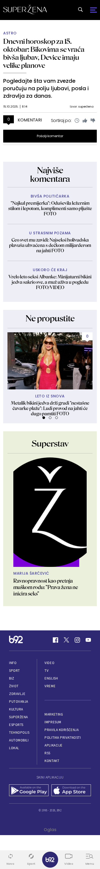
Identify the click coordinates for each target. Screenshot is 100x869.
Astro (10, 33)
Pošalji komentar (50, 136)
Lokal (14, 748)
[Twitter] (66, 640)
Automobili (19, 740)
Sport (14, 670)
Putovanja (18, 701)
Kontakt (52, 761)
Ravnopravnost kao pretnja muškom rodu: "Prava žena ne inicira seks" (45, 587)
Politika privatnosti (63, 737)
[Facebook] (55, 640)
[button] (44, 417)
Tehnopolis (19, 732)
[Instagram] (77, 640)
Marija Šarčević (31, 573)
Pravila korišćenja (62, 730)
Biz (11, 678)
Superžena (18, 717)
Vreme (50, 686)
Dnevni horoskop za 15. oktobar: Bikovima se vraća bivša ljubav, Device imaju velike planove (44, 53)
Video (49, 663)
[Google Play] (29, 790)
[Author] (50, 512)
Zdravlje (17, 694)
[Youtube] (88, 640)
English (51, 678)
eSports (16, 724)
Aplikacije (53, 745)
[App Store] (71, 790)
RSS (47, 753)
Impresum (53, 722)
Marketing (54, 714)
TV (47, 670)
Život (14, 686)
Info (13, 663)
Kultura (16, 709)
